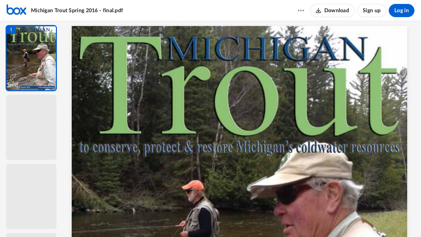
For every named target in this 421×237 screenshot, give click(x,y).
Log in (401, 10)
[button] (31, 58)
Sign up (372, 10)
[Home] (16, 10)
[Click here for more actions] (301, 10)
